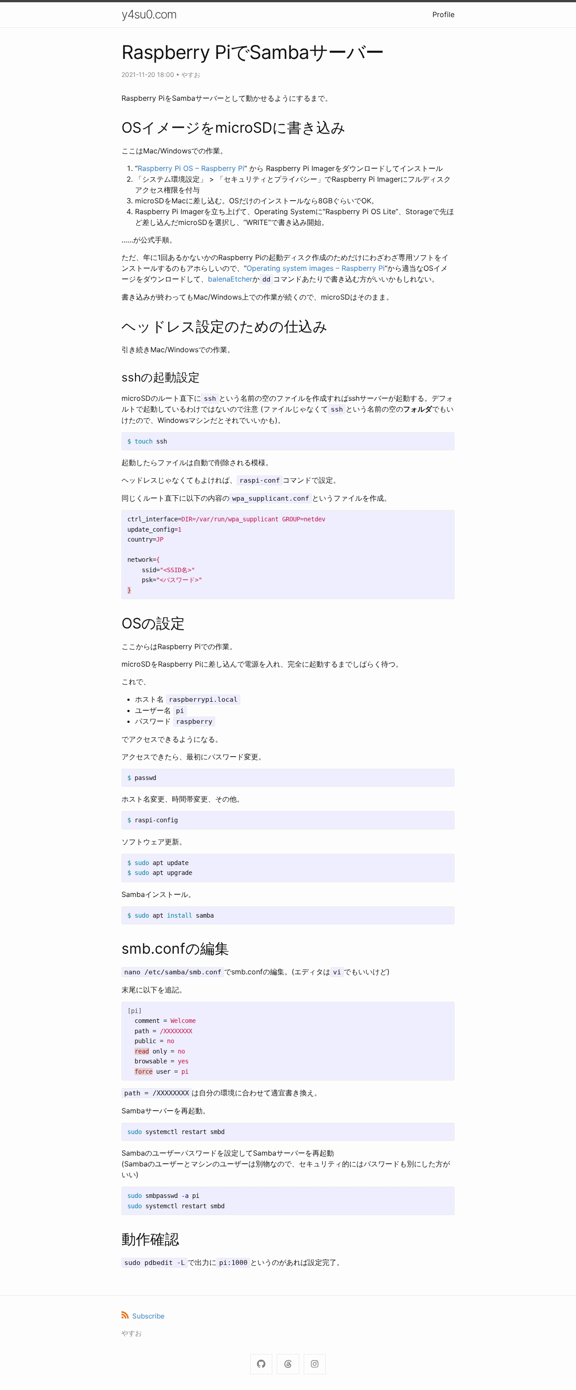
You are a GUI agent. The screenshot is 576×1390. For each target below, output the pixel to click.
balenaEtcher (230, 278)
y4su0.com (149, 14)
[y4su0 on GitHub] (261, 1364)
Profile (443, 14)
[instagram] (315, 1364)
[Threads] (288, 1364)
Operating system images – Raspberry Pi (316, 268)
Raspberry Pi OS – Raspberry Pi (191, 168)
